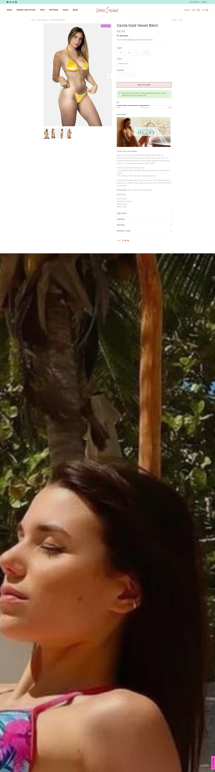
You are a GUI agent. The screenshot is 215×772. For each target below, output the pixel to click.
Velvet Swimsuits (42, 20)
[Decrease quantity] (119, 75)
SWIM (9, 10)
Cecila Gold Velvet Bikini (57, 20)
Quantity (120, 70)
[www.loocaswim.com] (107, 10)
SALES (65, 10)
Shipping (130, 40)
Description (121, 114)
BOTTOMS (53, 10)
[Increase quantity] (132, 75)
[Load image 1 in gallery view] (77, 74)
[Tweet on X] (122, 240)
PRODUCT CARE (123, 231)
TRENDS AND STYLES (25, 10)
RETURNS (121, 225)
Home (33, 20)
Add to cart (144, 85)
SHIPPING (121, 219)
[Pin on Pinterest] (128, 240)
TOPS (42, 10)
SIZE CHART (122, 213)
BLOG (75, 10)
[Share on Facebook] (125, 240)
